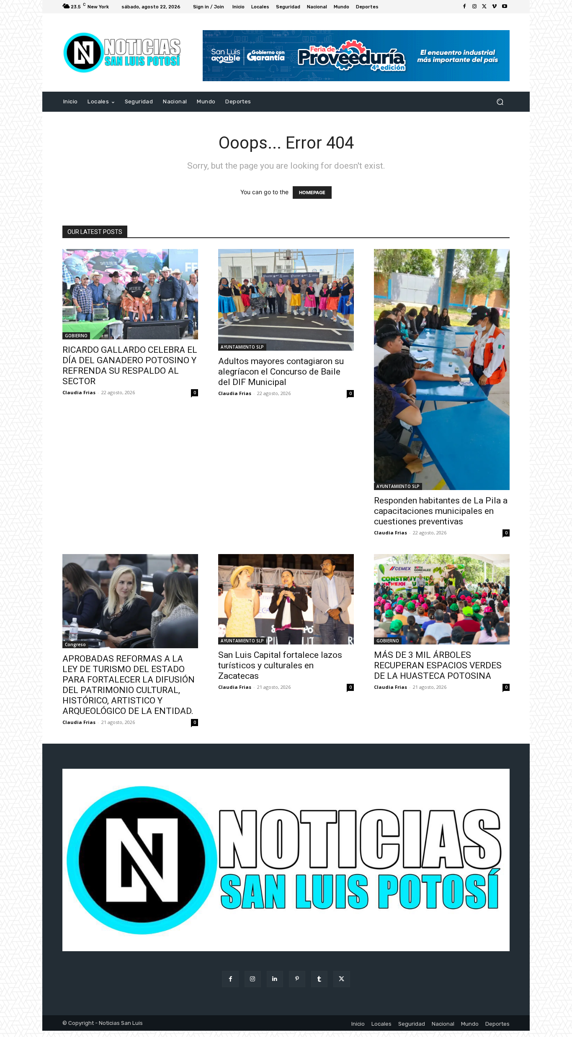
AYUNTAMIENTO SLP (242, 347)
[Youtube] (505, 7)
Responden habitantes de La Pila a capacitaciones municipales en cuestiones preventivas (441, 510)
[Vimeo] (495, 7)
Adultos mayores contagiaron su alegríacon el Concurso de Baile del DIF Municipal (281, 371)
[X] (484, 7)
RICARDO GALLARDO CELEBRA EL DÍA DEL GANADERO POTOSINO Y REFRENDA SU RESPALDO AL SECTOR (129, 365)
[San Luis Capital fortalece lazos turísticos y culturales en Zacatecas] (286, 599)
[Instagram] (474, 7)
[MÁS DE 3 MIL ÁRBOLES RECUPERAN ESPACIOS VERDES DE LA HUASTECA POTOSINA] (442, 599)
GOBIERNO (76, 336)
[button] (500, 102)
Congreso (75, 644)
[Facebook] (464, 7)
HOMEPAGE (312, 192)
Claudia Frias (78, 392)
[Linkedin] (275, 979)
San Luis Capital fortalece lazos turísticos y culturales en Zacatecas (280, 665)
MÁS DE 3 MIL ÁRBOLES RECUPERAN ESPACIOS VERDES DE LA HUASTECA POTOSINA (438, 665)
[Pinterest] (297, 979)
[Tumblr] (319, 979)
